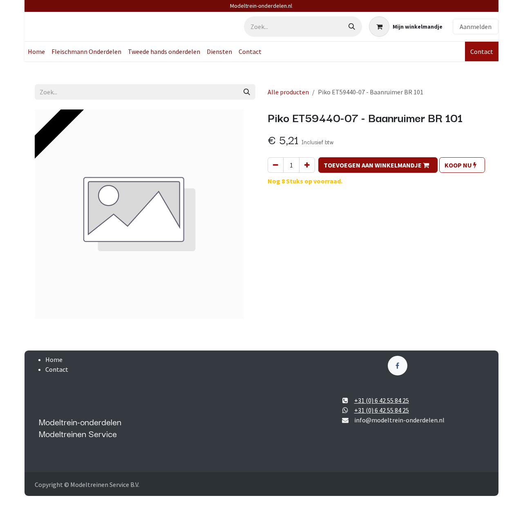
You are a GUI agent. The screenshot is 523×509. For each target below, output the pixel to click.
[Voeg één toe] (307, 165)
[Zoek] (352, 26)
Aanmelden (476, 26)
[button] (378, 165)
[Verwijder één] (276, 165)
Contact (481, 51)
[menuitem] (36, 51)
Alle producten (288, 92)
